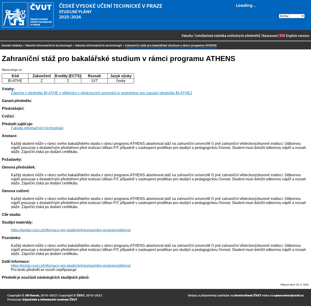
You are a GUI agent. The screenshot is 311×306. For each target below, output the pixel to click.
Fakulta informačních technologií (48, 45)
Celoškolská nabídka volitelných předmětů (227, 35)
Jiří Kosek (32, 295)
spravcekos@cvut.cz (289, 295)
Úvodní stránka (11, 45)
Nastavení (270, 35)
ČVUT (80, 295)
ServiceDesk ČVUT (247, 295)
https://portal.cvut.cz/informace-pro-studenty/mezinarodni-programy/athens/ (71, 230)
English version (297, 35)
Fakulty (187, 35)
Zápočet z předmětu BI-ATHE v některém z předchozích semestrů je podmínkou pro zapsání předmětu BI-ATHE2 (101, 93)
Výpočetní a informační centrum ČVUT (49, 299)
